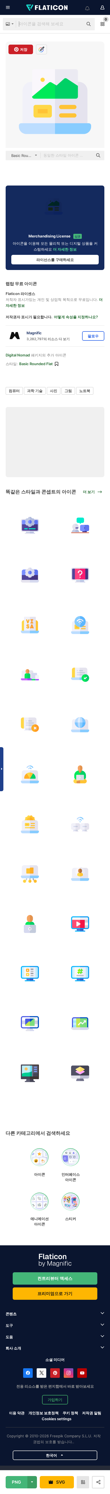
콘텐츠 (11, 1314)
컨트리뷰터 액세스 (55, 1278)
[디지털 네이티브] (30, 675)
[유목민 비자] (30, 625)
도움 (9, 1337)
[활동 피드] (30, 974)
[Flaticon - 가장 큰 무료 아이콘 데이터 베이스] (47, 7)
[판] (30, 1073)
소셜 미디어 (55, 1359)
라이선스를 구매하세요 (55, 259)
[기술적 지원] (30, 525)
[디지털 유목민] (80, 775)
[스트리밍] (80, 924)
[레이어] (80, 1073)
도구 (9, 1325)
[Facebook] (28, 1373)
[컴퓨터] (30, 725)
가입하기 (55, 1399)
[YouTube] (82, 1373)
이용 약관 (17, 1413)
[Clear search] (76, 24)
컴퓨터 (14, 390)
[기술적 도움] (30, 575)
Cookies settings (56, 1419)
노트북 (84, 390)
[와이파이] (80, 625)
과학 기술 (35, 390)
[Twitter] (41, 1373)
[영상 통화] (80, 874)
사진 (53, 390)
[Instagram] (68, 1373)
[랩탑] (80, 675)
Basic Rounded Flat (36, 364)
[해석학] (30, 1023)
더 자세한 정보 (65, 249)
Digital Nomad (18, 355)
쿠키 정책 (70, 1413)
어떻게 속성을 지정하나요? (76, 317)
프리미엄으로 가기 (55, 1293)
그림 (68, 390)
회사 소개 (13, 1348)
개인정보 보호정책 (43, 1413)
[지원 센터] (80, 525)
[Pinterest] (55, 1373)
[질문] (80, 575)
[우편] (80, 974)
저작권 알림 (91, 1413)
